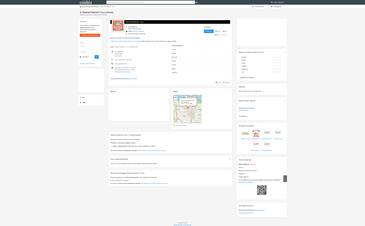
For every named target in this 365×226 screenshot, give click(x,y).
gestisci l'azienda (244, 110)
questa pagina (260, 210)
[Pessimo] (219, 35)
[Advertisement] (91, 80)
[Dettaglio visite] (285, 178)
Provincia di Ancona (154, 150)
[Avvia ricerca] (196, 2)
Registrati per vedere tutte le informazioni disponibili (125, 41)
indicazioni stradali (180, 125)
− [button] (175, 100)
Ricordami (85, 57)
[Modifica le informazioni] (225, 31)
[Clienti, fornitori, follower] (284, 100)
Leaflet (184, 122)
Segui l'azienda (114, 163)
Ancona (163, 150)
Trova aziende (187, 225)
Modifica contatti (132, 78)
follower (207, 27)
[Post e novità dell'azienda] (229, 159)
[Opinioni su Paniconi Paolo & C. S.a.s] (284, 52)
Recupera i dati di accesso (87, 63)
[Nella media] (223, 35)
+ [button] (175, 97)
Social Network (178, 225)
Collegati (208, 31)
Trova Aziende (277, 6)
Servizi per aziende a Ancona (90, 6)
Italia (139, 150)
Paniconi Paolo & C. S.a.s (135, 22)
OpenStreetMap (191, 122)
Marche (144, 150)
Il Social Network (259, 6)
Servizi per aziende (138, 31)
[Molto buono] (225, 35)
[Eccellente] (227, 35)
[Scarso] (221, 35)
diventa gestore (126, 72)
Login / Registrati (278, 2)
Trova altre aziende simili (246, 213)
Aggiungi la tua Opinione (247, 77)
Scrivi (217, 31)
